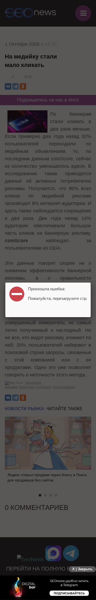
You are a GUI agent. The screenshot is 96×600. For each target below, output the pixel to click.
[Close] (90, 282)
